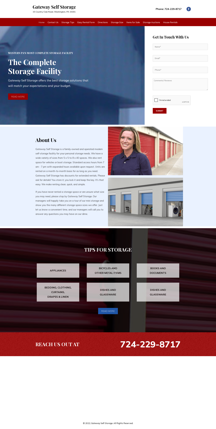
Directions (103, 22)
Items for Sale (133, 22)
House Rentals (170, 22)
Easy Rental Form (86, 22)
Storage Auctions (151, 22)
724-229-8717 (173, 8)
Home (41, 22)
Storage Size (117, 22)
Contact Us (53, 22)
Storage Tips (68, 22)
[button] (18, 96)
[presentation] (172, 100)
